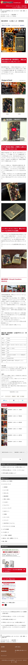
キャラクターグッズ (15, 25)
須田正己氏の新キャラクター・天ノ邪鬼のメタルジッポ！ (8, 452)
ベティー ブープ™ (7, 508)
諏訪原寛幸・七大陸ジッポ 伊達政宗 (15, 428)
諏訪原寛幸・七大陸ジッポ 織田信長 (15, 422)
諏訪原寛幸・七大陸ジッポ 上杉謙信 (15, 409)
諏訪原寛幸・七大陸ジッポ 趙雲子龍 (15, 435)
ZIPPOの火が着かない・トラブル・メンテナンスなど (13, 470)
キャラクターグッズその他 (9, 526)
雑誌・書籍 (4, 541)
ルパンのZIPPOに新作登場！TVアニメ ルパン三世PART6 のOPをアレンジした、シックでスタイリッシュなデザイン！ (14, 627)
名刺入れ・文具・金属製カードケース (10, 538)
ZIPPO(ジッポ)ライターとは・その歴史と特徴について (13, 467)
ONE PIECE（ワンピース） (9, 523)
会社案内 (3, 646)
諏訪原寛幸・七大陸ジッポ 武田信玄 (15, 441)
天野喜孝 (5, 487)
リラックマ (6, 520)
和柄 (18, 396)
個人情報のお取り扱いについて (21, 651)
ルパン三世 (6, 490)
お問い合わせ (17, 646)
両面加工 (13, 396)
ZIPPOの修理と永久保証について (9, 473)
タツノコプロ (6, 517)
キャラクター (8, 396)
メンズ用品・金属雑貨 (7, 535)
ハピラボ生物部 (5, 529)
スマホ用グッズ (5, 532)
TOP (14, 11)
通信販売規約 (3, 651)
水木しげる (6, 493)
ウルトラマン (6, 505)
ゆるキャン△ (6, 511)
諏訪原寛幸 (22, 25)
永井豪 (5, 514)
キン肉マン (6, 502)
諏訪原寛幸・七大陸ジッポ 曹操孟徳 (21, 452)
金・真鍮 (22, 396)
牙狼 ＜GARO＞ (7, 499)
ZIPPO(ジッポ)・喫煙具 (6, 25)
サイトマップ (3, 655)
